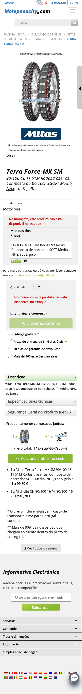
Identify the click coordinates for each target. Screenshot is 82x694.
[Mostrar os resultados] (74, 22)
